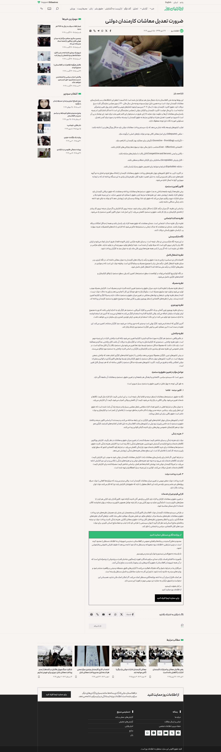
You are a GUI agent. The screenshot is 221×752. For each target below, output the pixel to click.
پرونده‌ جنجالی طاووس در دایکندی (69, 149)
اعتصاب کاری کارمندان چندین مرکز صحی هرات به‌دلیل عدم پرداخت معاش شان (93, 670)
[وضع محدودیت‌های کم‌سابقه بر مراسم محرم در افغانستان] (44, 116)
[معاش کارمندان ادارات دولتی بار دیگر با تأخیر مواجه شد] (129, 656)
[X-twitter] (172, 733)
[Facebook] (178, 733)
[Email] (103, 614)
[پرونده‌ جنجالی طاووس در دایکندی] (44, 153)
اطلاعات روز (175, 31)
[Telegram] (153, 733)
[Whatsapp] (147, 733)
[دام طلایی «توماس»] (44, 128)
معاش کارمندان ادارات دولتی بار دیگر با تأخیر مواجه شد (131, 670)
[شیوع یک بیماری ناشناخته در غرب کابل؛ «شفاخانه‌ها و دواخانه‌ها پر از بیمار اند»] (44, 56)
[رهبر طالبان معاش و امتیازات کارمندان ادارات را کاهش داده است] (166, 656)
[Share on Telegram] (98, 31)
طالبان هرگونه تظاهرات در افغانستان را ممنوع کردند (67, 66)
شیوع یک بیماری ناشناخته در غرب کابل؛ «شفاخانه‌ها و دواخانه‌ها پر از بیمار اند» (67, 54)
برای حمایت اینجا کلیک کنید (168, 598)
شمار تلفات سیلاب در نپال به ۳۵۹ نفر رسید (68, 27)
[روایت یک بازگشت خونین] (44, 141)
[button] (57, 8)
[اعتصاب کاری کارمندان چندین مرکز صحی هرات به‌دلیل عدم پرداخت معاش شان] (92, 656)
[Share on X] (106, 31)
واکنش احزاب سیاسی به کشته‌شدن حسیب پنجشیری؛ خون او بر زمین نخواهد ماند (68, 79)
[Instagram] (159, 733)
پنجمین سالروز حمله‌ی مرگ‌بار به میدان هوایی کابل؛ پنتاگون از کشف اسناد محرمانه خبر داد (67, 41)
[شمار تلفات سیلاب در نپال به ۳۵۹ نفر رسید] (44, 29)
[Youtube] (165, 733)
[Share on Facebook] (110, 31)
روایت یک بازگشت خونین (72, 137)
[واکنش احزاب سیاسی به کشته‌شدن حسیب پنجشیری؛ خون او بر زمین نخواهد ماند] (44, 80)
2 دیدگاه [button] (96, 626)
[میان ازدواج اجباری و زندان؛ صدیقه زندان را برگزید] (44, 104)
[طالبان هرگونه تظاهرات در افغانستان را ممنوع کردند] (44, 68)
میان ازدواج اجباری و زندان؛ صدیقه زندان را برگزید (67, 102)
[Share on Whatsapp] (102, 31)
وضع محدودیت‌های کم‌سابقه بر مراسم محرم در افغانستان (67, 114)
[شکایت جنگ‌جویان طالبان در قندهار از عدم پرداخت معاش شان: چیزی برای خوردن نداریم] (55, 656)
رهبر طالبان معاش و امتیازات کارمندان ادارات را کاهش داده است (168, 670)
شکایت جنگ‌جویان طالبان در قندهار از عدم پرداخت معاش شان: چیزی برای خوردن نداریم (55, 670)
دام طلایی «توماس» (74, 125)
